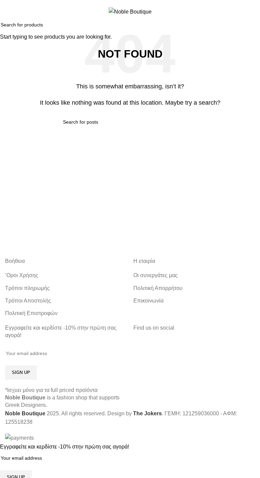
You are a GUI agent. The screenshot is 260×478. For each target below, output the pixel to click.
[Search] (252, 11)
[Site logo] (130, 11)
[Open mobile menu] (8, 11)
